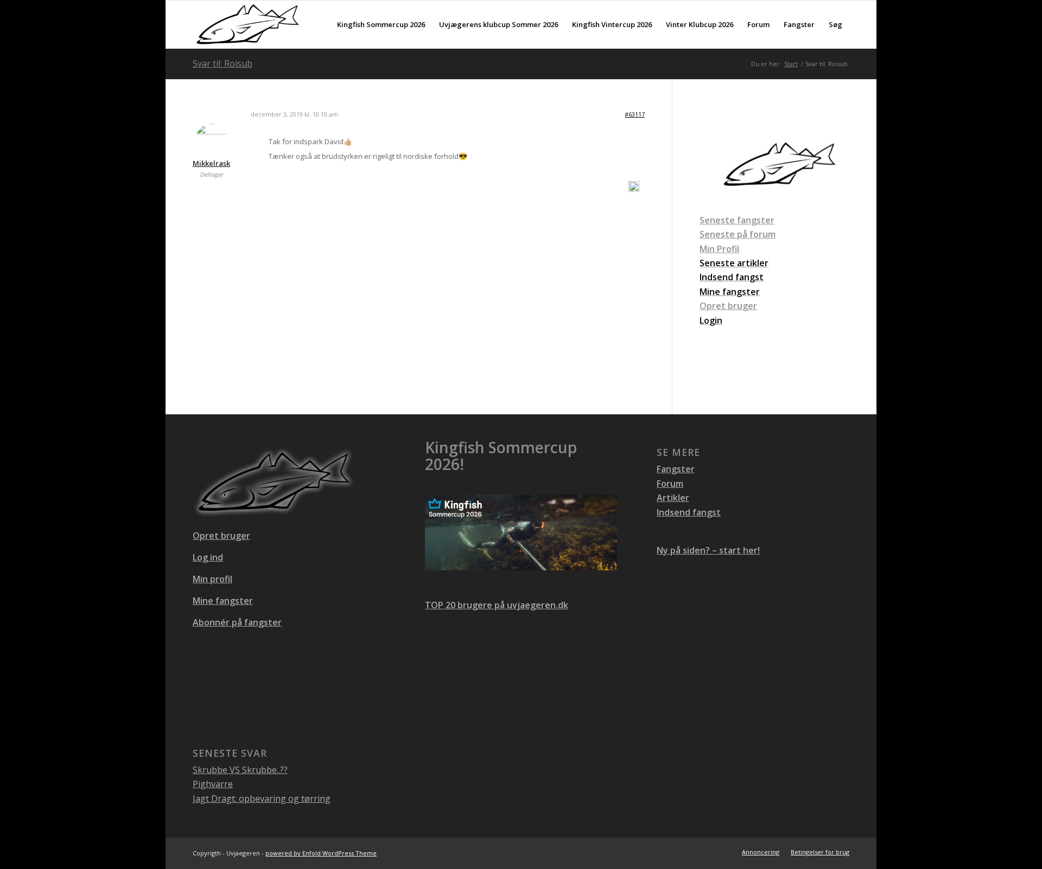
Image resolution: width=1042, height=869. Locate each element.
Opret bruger (728, 306)
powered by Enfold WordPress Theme (321, 853)
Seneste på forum (738, 234)
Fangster (676, 469)
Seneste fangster (737, 220)
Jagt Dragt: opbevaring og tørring (262, 798)
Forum (670, 484)
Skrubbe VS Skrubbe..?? (240, 770)
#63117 (635, 114)
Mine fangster (223, 601)
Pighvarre (213, 784)
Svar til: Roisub (222, 63)
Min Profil (719, 249)
